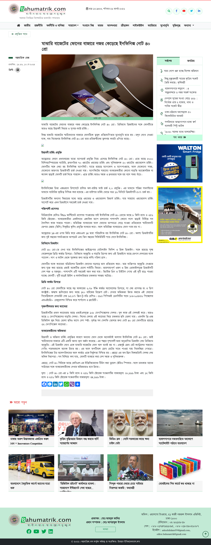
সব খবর (178, 137)
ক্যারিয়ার (152, 26)
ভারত (100, 26)
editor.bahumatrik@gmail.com (171, 534)
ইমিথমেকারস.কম (132, 541)
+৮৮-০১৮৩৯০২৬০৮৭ (187, 526)
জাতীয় (27, 26)
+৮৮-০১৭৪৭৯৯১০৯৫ (162, 526)
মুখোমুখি (164, 26)
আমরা (105, 529)
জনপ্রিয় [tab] (190, 61)
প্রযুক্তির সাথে (20, 34)
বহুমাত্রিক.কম (87, 541)
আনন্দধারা (112, 26)
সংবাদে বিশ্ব (88, 26)
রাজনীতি (38, 26)
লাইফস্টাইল (138, 26)
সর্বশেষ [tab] (168, 61)
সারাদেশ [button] (72, 26)
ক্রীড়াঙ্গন (125, 26)
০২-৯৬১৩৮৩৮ (177, 522)
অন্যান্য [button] (188, 26)
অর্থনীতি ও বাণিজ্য (55, 26)
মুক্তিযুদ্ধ (176, 26)
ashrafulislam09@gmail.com (176, 530)
